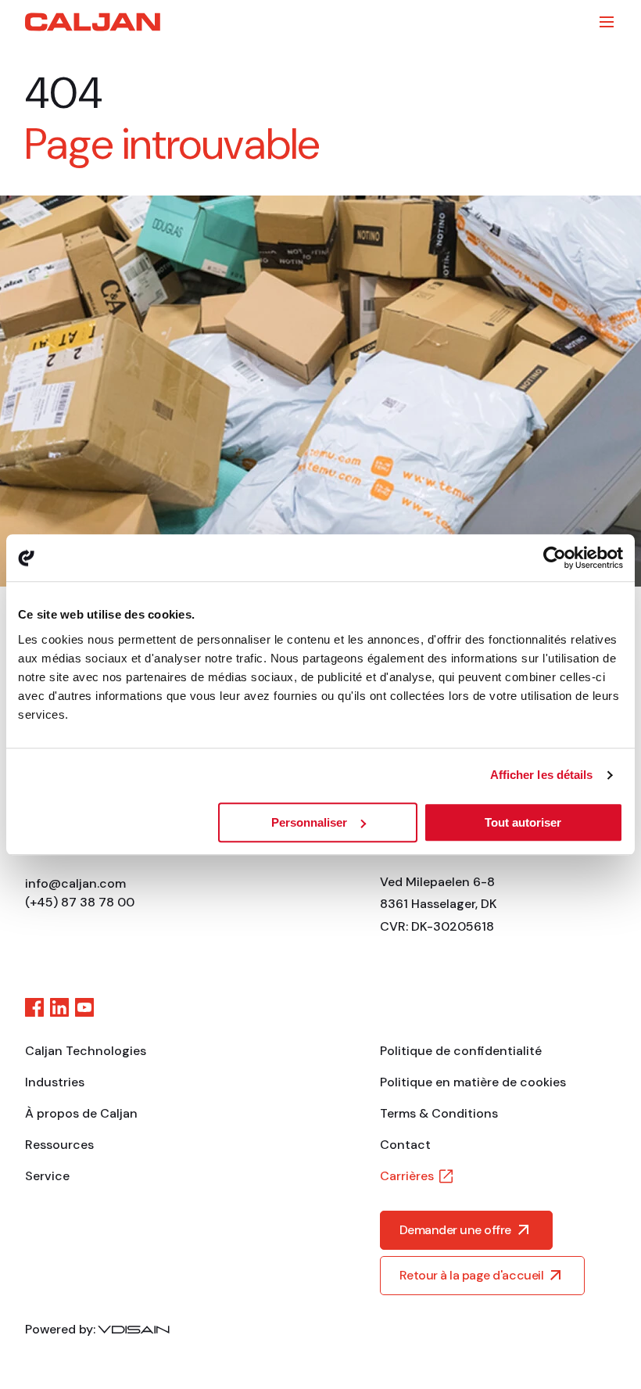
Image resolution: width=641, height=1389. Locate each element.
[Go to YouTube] (84, 1007)
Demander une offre (455, 1230)
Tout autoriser (523, 822)
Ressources (59, 1144)
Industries (54, 1082)
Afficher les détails (541, 774)
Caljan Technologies (85, 1051)
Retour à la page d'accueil (471, 1275)
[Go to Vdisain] (134, 1329)
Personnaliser (309, 822)
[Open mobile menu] (606, 22)
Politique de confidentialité (461, 1051)
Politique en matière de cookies (473, 1082)
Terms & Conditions (439, 1113)
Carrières (407, 1176)
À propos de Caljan (81, 1113)
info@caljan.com (75, 883)
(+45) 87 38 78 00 (79, 902)
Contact (405, 1144)
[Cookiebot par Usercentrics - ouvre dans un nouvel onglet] (554, 557)
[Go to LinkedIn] (59, 1007)
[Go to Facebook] (34, 1007)
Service (47, 1176)
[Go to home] (92, 22)
